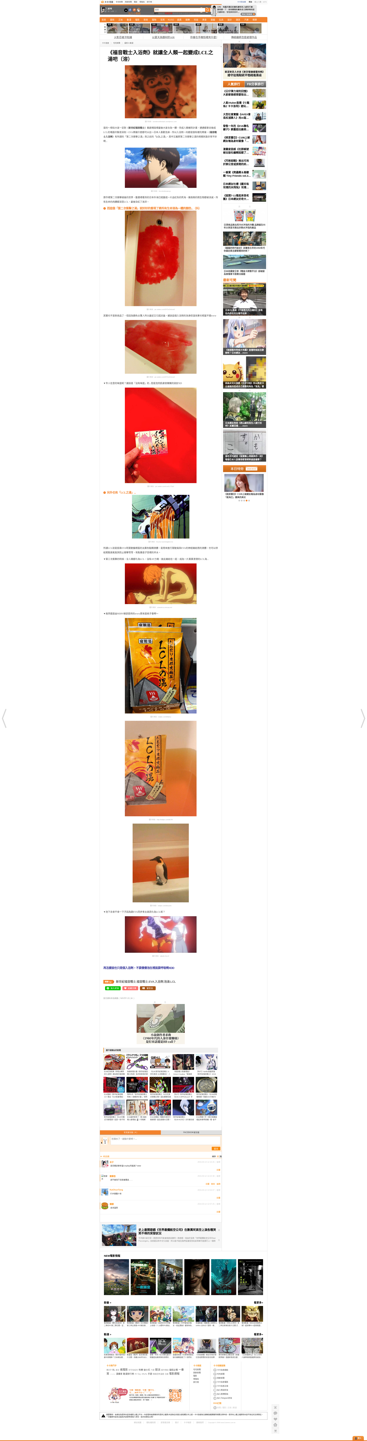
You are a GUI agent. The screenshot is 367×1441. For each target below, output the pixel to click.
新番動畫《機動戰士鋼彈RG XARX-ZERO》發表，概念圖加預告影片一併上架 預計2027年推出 (206, 1324)
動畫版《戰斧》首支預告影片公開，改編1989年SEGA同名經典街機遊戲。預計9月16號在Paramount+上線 (137, 1356)
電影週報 (174, 1373)
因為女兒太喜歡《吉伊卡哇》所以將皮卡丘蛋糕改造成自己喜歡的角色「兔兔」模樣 (244, 385)
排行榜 (149, 2)
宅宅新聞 (119, 2)
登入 (359, 1438)
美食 (204, 19)
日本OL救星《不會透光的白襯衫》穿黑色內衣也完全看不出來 (244, 312)
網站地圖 (137, 1422)
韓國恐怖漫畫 (158, 1374)
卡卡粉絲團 (241, 2)
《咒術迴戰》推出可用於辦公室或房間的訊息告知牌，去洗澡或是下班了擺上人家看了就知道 (206, 1356)
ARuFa (144, 1374)
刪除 (213, 1184)
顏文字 (161, 13)
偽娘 (197, 13)
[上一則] (4, 718)
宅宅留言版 (130, 1132)
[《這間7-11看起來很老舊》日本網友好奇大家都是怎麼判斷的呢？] (244, 197)
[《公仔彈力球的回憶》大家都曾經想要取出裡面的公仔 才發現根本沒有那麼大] (244, 93)
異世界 (175, 13)
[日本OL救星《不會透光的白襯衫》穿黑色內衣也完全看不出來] (244, 301)
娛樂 (188, 19)
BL (113, 1370)
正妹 (120, 19)
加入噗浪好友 (134, 10)
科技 (196, 19)
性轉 (141, 1370)
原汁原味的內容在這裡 (114, 974)
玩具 (221, 19)
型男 (162, 19)
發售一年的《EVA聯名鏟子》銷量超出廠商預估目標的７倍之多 (160, 1356)
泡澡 (167, 981)
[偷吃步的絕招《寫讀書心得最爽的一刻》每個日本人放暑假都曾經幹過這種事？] (244, 447)
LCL (173, 981)
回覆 (218, 1170)
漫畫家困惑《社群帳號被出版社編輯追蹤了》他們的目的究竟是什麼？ (183, 1356)
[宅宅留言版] (275, 1413)
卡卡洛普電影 (222, 1382)
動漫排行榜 (128, 1374)
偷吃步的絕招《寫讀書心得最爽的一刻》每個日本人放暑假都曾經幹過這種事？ (244, 458)
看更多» (258, 1302)
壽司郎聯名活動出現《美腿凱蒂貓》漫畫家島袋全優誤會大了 (229, 1356)
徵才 (177, 1422)
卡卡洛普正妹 (222, 1386)
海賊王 (192, 13)
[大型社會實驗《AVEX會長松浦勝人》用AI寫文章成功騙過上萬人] (244, 116)
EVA (151, 981)
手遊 (150, 1374)
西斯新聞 (128, 2)
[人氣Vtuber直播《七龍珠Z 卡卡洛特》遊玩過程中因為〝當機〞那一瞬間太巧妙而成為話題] (244, 104)
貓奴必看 (173, 1370)
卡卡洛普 (105, 43)
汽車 (246, 19)
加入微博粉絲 (222, 1394)
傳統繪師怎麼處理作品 (244, 37)
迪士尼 (202, 13)
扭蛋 (180, 13)
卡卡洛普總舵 (222, 1370)
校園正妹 (168, 13)
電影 (135, 2)
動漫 (129, 19)
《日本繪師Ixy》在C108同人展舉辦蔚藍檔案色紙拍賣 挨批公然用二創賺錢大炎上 (252, 1356)
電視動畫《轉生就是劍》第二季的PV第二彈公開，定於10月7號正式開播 (114, 1324)
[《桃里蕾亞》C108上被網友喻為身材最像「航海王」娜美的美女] (244, 139)
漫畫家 (119, 1374)
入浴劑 (159, 981)
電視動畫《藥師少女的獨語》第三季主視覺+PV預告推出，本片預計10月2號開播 (137, 1324)
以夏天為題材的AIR (163, 37)
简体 (250, 2)
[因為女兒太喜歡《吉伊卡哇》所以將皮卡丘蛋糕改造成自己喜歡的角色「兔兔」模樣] (244, 374)
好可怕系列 (133, 1370)
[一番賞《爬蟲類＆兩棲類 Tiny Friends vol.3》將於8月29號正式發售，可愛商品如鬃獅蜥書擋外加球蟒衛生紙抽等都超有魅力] (244, 174)
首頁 (104, 19)
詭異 (179, 19)
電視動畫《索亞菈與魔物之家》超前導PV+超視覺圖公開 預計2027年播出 (252, 1324)
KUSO (171, 19)
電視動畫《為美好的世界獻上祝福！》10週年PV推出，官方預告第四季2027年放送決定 (160, 1324)
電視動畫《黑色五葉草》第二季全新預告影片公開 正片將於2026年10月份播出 (229, 1324)
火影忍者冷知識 (123, 37)
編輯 (218, 1184)
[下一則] (362, 718)
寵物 (154, 19)
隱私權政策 (151, 1422)
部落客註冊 (165, 1422)
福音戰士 (142, 981)
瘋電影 (124, 1369)
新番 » (107, 1302)
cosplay (112, 1374)
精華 (255, 19)
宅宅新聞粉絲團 (130, 10)
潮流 (238, 19)
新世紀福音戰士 (126, 981)
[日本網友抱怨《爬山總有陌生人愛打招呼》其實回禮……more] (244, 406)
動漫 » (107, 1334)
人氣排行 (234, 84)
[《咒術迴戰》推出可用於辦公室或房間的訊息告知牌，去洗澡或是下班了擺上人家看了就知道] (244, 162)
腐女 (117, 1370)
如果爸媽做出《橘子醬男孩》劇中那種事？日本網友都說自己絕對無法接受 (114, 1356)
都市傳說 (165, 1370)
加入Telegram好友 (224, 1398)
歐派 (157, 1369)
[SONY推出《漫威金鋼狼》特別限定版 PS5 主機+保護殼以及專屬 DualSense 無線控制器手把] (239, 486)
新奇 (146, 19)
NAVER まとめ (126, 998)
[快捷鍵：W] (275, 1425)
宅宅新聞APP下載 (138, 10)
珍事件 (186, 13)
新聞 (219, 1407)
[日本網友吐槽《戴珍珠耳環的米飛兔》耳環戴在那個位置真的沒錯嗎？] (244, 186)
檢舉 (218, 1162)
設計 (230, 19)
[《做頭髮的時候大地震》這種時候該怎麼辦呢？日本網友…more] (244, 333)
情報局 (142, 2)
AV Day (138, 1374)
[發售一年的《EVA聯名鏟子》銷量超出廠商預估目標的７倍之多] (244, 128)
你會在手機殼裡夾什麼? (203, 37)
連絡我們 (200, 1422)
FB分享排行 (255, 84)
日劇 (166, 1374)
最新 (112, 19)
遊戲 (213, 19)
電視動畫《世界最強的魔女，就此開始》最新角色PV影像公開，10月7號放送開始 (183, 1324)
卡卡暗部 (187, 1422)
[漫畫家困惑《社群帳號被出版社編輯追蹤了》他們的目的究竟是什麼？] (244, 151)
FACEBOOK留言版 (191, 1132)
